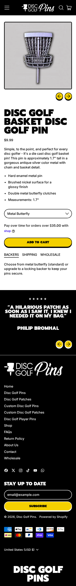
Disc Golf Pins (15, 393)
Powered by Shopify (53, 516)
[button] (61, 7)
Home (8, 386)
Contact (10, 452)
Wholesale (12, 458)
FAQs (8, 432)
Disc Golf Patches (17, 399)
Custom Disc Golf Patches (24, 412)
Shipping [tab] (29, 255)
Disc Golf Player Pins (20, 419)
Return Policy (14, 439)
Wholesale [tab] (50, 255)
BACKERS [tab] (11, 255)
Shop (8, 425)
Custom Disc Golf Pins (21, 406)
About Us (11, 445)
